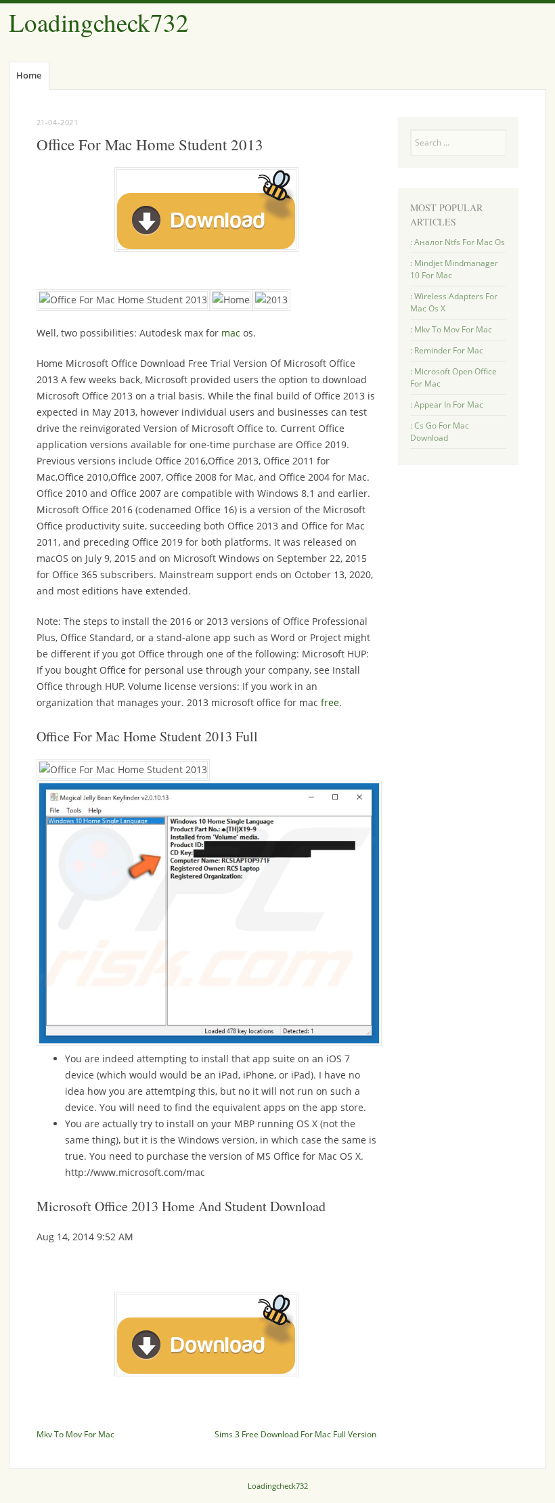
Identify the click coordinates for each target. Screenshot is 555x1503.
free (330, 702)
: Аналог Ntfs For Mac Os (457, 242)
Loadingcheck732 (99, 22)
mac (230, 332)
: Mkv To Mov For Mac (451, 329)
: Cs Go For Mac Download (439, 431)
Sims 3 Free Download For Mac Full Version (295, 1434)
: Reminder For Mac (446, 350)
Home (28, 75)
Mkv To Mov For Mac (75, 1434)
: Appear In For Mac (446, 404)
